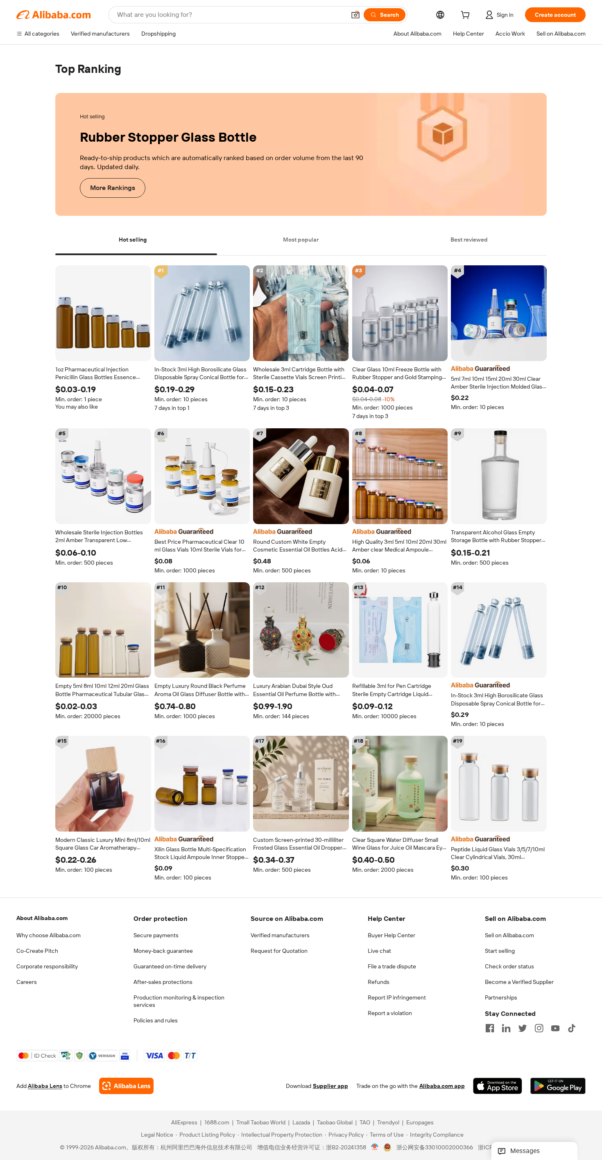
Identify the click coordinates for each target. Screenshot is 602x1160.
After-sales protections (163, 982)
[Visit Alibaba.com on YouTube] (555, 1028)
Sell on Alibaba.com (509, 935)
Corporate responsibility (47, 966)
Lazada (301, 1122)
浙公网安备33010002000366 (434, 1147)
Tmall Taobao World (260, 1122)
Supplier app (330, 1086)
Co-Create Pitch (37, 950)
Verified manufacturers (280, 935)
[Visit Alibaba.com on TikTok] (572, 1028)
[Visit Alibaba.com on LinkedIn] (506, 1028)
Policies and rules (156, 1020)
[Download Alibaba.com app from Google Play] (558, 1086)
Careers (26, 982)
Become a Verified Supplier (519, 982)
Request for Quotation (279, 950)
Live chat (379, 950)
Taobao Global (335, 1122)
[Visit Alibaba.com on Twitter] (522, 1028)
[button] (355, 15)
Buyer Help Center (391, 935)
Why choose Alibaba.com (48, 935)
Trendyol (388, 1122)
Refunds (378, 982)
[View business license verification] (375, 1148)
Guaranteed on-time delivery (170, 966)
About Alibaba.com (42, 918)
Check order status (509, 966)
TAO (365, 1122)
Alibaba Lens (45, 1086)
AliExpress (184, 1122)
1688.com (216, 1122)
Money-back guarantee (163, 950)
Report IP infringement (397, 997)
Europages (420, 1122)
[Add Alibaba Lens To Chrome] (126, 1086)
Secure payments (156, 935)
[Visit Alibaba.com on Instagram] (539, 1028)
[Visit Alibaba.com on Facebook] (490, 1028)
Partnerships (501, 997)
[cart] (467, 16)
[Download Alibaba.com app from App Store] (497, 1086)
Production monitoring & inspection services (179, 1001)
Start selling (500, 950)
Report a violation (390, 1013)
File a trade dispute (392, 966)
